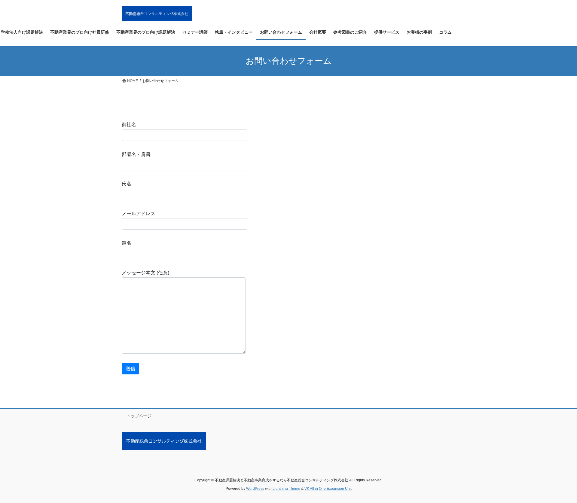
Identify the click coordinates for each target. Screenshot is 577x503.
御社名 (129, 124)
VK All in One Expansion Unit (328, 488)
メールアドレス (138, 213)
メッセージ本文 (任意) (145, 272)
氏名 (126, 183)
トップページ (138, 415)
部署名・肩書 (136, 154)
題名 (126, 242)
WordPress (255, 488)
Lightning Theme (286, 488)
